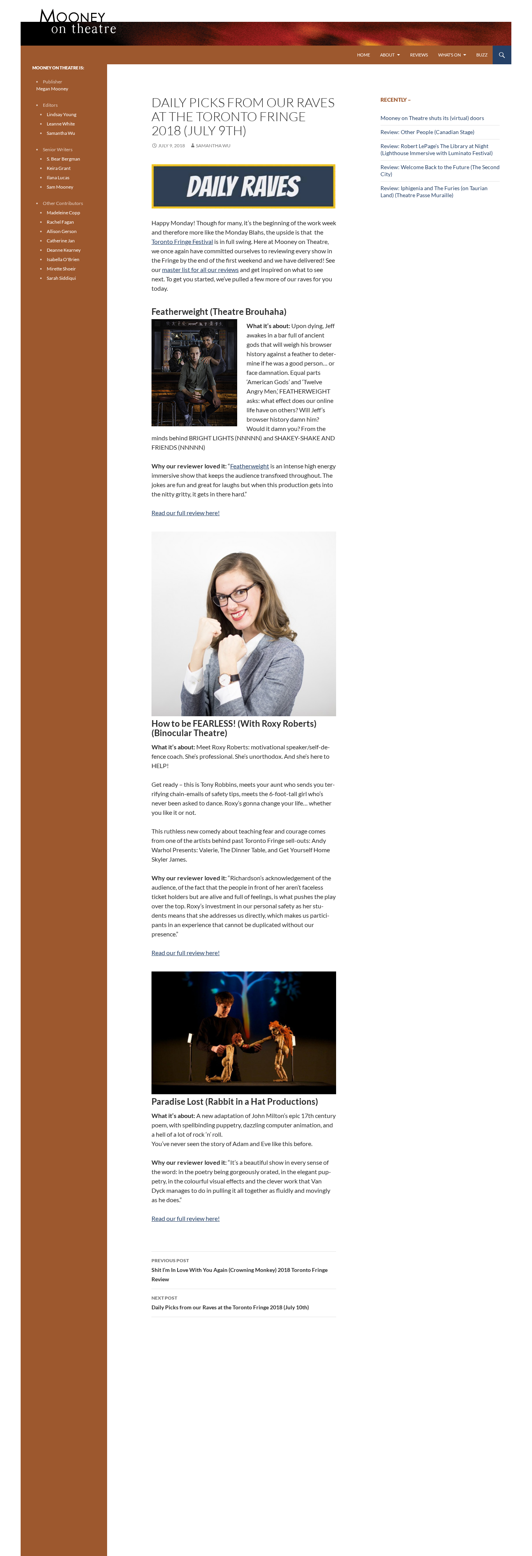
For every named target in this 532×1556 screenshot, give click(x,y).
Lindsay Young (61, 114)
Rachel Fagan (60, 222)
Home (363, 54)
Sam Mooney (60, 187)
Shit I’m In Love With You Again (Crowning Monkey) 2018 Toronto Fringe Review (239, 1270)
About (387, 54)
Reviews (419, 54)
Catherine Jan (61, 241)
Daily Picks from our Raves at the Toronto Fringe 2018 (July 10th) (230, 1303)
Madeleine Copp (63, 212)
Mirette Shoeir (61, 269)
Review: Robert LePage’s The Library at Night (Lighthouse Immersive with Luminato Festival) (437, 149)
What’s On (449, 54)
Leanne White (61, 124)
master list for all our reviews (200, 269)
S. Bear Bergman (63, 159)
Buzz (482, 54)
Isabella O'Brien (63, 259)
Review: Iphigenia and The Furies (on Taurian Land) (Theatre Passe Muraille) (434, 191)
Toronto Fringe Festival (182, 241)
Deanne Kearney (64, 250)
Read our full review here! (185, 512)
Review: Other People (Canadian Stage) (427, 132)
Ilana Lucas (58, 177)
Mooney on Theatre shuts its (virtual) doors (432, 118)
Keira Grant (58, 168)
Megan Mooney (52, 89)
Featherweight (249, 466)
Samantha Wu (213, 145)
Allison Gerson (62, 231)
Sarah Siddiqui (61, 278)
